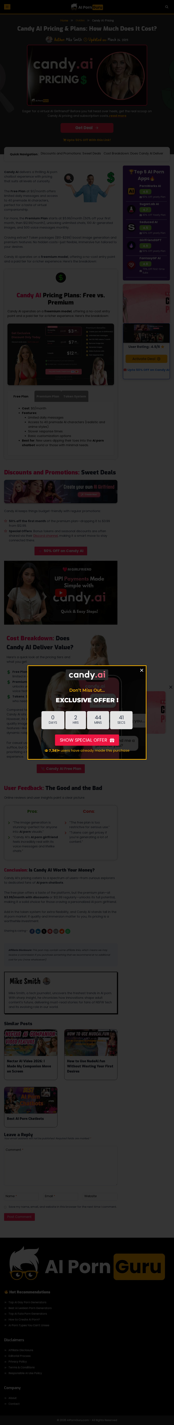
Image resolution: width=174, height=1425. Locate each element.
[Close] (141, 670)
